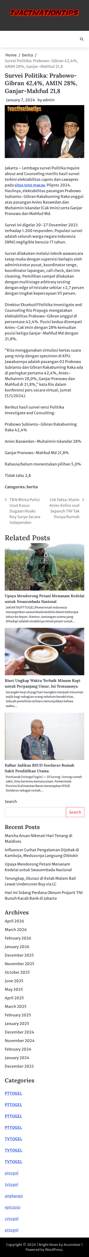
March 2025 (16, 1006)
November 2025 (19, 963)
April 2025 (14, 998)
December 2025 (19, 955)
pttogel (12, 1173)
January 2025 (17, 1023)
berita (32, 486)
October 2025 (17, 972)
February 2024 (18, 1049)
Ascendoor (72, 1245)
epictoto (12, 1207)
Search (11, 801)
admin (49, 100)
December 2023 (19, 1066)
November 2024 (20, 1040)
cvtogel (12, 1218)
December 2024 (19, 1032)
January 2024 (17, 1057)
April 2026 (14, 921)
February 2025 (18, 1015)
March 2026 (16, 929)
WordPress (53, 1250)
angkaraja (14, 1195)
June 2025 (14, 980)
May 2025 (14, 989)
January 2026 (17, 946)
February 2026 (18, 938)
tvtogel (11, 1184)
